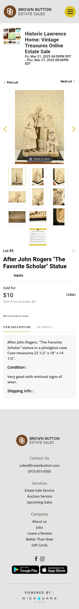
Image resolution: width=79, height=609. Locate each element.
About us (39, 521)
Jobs (39, 527)
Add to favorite (73, 251)
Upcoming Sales (39, 502)
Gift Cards (40, 545)
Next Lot (67, 81)
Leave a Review (39, 533)
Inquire (18, 275)
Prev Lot (12, 82)
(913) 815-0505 (39, 471)
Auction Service (39, 496)
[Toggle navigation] (70, 11)
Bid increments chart (16, 316)
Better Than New (39, 539)
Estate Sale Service (39, 490)
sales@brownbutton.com (39, 465)
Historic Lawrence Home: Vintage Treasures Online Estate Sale (45, 43)
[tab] (17, 329)
